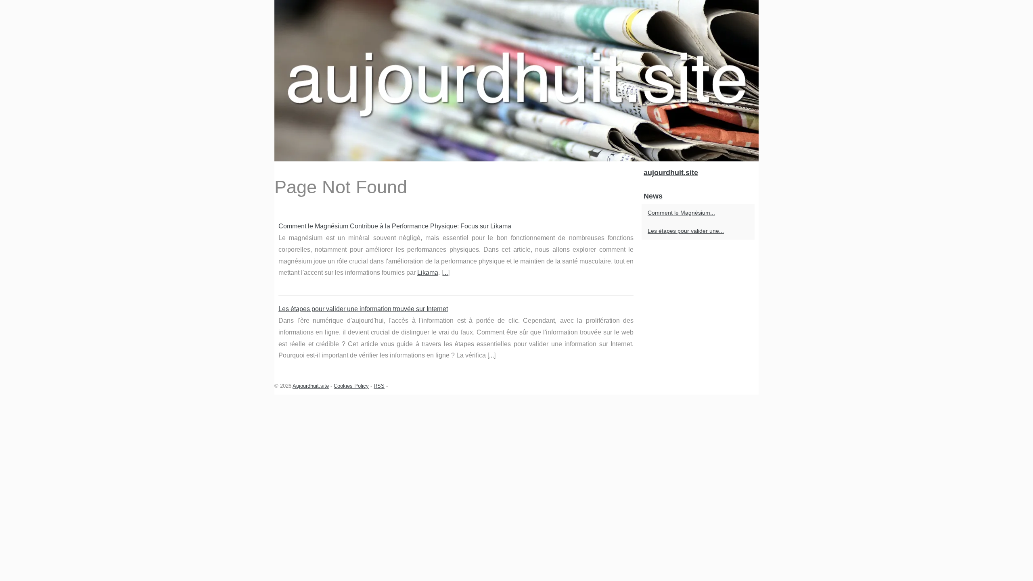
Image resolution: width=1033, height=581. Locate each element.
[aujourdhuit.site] (516, 80)
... (445, 272)
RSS (379, 386)
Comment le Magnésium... (681, 212)
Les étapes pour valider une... (686, 231)
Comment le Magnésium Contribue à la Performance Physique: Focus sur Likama (394, 226)
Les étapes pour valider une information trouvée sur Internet (363, 308)
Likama (427, 272)
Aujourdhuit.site (311, 386)
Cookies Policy (351, 386)
